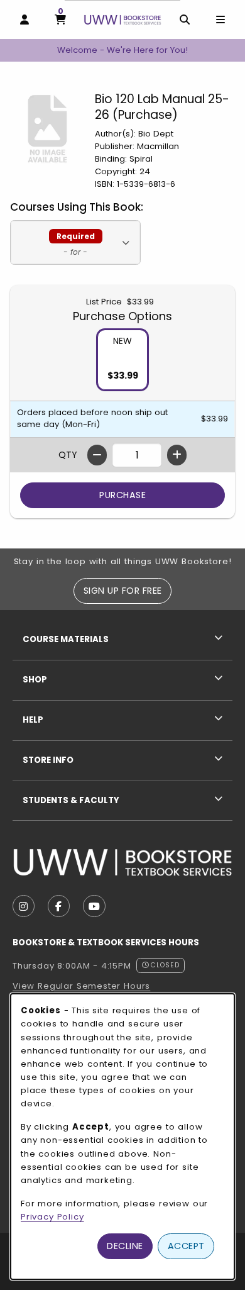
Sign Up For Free (123, 590)
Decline (125, 1246)
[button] (75, 242)
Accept (186, 1246)
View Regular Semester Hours (81, 986)
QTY (67, 454)
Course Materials (66, 639)
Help (33, 720)
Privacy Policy (52, 1217)
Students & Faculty (71, 800)
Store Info (48, 760)
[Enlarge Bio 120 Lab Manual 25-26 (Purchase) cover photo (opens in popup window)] (47, 129)
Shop (35, 680)
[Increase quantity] (177, 455)
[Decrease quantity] (97, 455)
